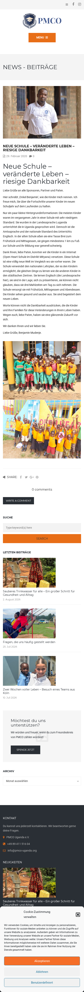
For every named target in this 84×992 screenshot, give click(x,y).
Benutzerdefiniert (42, 982)
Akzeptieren (42, 961)
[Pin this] (37, 477)
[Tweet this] (26, 477)
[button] (78, 915)
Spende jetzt (25, 749)
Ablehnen (42, 972)
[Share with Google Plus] (32, 477)
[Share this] (21, 477)
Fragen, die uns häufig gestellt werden (29, 642)
